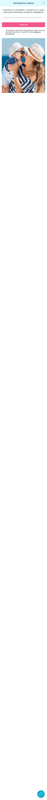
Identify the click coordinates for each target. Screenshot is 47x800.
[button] (44, 3)
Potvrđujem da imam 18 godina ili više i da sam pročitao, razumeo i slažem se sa (25, 32)
